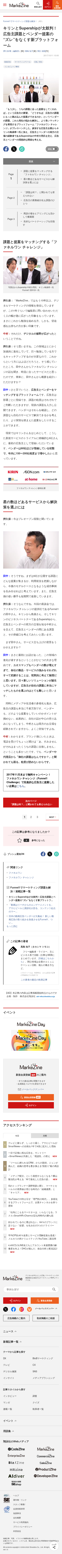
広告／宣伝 (38, 62)
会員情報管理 (19, 1508)
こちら (20, 786)
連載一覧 (7, 1408)
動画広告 (7, 62)
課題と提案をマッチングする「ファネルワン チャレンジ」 (37, 172)
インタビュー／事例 (11, 66)
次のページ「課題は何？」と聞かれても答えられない (31, 802)
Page (11, 197)
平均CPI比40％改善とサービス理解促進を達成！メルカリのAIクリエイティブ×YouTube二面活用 (32, 1237)
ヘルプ (16, 1495)
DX (4, 1358)
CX (34, 1364)
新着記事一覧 (10, 1341)
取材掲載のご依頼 (46, 1318)
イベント (8, 1420)
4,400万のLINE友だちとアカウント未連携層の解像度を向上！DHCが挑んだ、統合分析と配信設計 (33, 1247)
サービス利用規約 (20, 1522)
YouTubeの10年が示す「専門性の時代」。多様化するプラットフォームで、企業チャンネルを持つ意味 (33, 1202)
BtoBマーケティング (43, 1358)
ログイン (32, 1105)
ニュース (8, 1331)
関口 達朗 (42, 51)
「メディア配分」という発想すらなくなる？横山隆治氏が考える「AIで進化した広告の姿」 (32, 1177)
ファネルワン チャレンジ (21, 877)
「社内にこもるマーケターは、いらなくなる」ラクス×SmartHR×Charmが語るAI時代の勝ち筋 (32, 1214)
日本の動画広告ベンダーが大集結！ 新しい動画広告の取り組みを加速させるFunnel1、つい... (31, 919)
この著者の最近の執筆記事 (34, 979)
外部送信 (17, 1531)
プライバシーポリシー (22, 1526)
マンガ (6, 1402)
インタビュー (10, 1395)
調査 (35, 1395)
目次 (31, 161)
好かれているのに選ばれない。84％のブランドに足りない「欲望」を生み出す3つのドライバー (33, 1223)
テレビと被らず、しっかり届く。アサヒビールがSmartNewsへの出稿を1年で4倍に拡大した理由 (32, 1144)
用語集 (7, 1431)
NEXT (51, 817)
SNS (35, 1371)
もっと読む (12, 926)
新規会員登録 (32, 1097)
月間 (45, 1135)
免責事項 (17, 1513)
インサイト (8, 1377)
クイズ (36, 1402)
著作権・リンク (20, 1499)
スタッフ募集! (19, 1504)
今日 (17, 1135)
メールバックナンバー (33, 1089)
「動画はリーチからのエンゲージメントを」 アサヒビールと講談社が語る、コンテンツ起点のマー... (32, 908)
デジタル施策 (10, 1371)
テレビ (6, 1364)
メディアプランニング (44, 1377)
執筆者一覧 (38, 1408)
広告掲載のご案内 (16, 1318)
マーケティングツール (23, 62)
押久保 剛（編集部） (12, 51)
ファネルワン (15, 872)
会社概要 (17, 1517)
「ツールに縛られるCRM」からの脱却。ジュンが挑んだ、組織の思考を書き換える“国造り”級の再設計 (33, 1166)
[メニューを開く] (5, 5)
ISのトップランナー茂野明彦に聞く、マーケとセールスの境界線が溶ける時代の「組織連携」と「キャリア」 (32, 1189)
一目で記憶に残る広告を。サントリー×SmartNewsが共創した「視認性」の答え (29, 1154)
